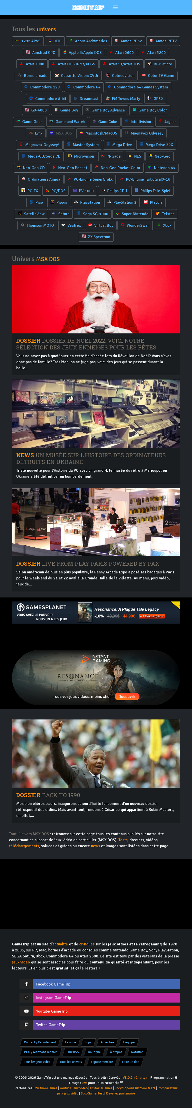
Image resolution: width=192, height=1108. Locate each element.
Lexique (70, 1042)
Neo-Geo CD (33, 167)
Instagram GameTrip (53, 997)
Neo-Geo (162, 156)
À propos (116, 1052)
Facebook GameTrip (53, 984)
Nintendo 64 (164, 167)
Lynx (38, 133)
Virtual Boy (103, 225)
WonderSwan (138, 225)
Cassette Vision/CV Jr (79, 75)
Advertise (107, 1042)
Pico (38, 202)
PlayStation (89, 202)
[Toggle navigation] (116, 7)
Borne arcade (35, 75)
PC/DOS (58, 190)
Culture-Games (46, 1088)
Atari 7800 (34, 64)
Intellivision (140, 121)
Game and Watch (69, 121)
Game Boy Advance (107, 110)
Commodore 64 (86, 87)
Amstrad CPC (43, 52)
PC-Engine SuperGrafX (92, 179)
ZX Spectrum (98, 236)
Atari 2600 (124, 52)
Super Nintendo (134, 213)
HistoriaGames (101, 1088)
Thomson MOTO (40, 225)
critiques (86, 944)
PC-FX (32, 190)
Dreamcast (88, 98)
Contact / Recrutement (40, 1042)
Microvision (83, 156)
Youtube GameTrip (52, 1011)
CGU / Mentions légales (41, 1052)
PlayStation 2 (124, 202)
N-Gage (113, 156)
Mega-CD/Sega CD (43, 156)
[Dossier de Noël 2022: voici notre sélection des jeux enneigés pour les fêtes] (96, 299)
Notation (137, 1052)
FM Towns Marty (125, 98)
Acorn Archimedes (90, 41)
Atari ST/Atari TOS (124, 64)
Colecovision (122, 75)
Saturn (63, 213)
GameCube (107, 121)
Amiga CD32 (131, 41)
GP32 (157, 98)
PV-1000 (86, 190)
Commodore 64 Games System (140, 87)
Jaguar (170, 121)
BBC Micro (162, 64)
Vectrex (73, 225)
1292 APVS (30, 41)
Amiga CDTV (165, 41)
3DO (57, 41)
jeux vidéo (21, 962)
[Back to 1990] (96, 753)
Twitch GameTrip (50, 1024)
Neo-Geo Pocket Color (120, 167)
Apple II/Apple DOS (85, 52)
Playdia (155, 202)
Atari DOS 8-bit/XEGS (76, 64)
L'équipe (129, 1042)
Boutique (94, 1052)
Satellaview (34, 213)
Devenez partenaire (120, 1093)
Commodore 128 (44, 87)
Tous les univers (71, 1062)
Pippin (61, 202)
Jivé (85, 1083)
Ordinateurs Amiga (43, 179)
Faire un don (130, 1062)
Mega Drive (121, 144)
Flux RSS (73, 1052)
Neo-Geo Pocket (72, 167)
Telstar (167, 213)
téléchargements (24, 845)
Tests (123, 839)
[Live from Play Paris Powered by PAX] (96, 522)
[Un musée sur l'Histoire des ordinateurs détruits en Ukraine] (96, 414)
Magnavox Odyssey (146, 133)
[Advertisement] (96, 637)
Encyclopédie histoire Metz (134, 1088)
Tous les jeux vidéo (37, 1062)
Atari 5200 (156, 52)
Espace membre (102, 1062)
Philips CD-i (116, 190)
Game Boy (68, 110)
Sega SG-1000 (95, 213)
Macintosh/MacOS (100, 133)
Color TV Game (160, 75)
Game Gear (31, 121)
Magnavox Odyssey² (41, 144)
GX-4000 (38, 110)
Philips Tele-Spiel (155, 190)
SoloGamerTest (92, 1093)
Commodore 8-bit (50, 98)
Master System (85, 144)
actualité (60, 944)
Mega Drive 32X (158, 144)
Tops (88, 1042)
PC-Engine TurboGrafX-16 (147, 179)
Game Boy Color (152, 110)
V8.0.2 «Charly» (135, 1077)
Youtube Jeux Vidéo (74, 1088)
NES (137, 156)
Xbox (166, 225)
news (95, 845)
